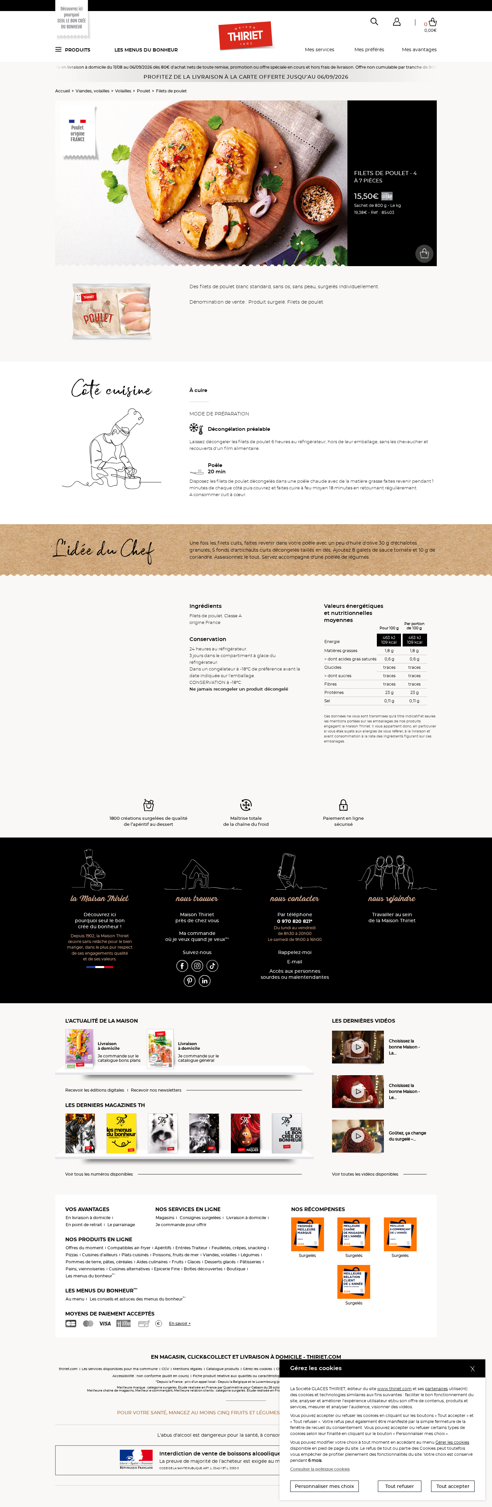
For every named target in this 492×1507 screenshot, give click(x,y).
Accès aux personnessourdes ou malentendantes (295, 974)
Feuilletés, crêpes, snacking (239, 1247)
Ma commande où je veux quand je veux (197, 936)
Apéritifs (163, 1247)
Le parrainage (121, 1224)
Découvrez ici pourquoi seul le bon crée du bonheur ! (100, 921)
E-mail (294, 962)
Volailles (123, 90)
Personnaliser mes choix (324, 1486)
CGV (165, 1369)
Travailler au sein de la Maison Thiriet (392, 918)
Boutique (236, 1268)
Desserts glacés (220, 1261)
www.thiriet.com (394, 1388)
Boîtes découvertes (203, 1268)
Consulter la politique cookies (320, 1469)
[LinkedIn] (205, 981)
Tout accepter (453, 1486)
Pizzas (72, 1254)
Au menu (75, 1298)
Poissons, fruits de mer (176, 1254)
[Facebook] (182, 966)
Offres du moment (84, 1247)
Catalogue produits (222, 1369)
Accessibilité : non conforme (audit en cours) (150, 1376)
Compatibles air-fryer (129, 1247)
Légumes (250, 1254)
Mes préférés (369, 50)
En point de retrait (84, 1224)
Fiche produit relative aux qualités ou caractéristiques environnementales (256, 1376)
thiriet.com (68, 1369)
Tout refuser (399, 1486)
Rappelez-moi (295, 952)
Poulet (143, 90)
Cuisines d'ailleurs (99, 1254)
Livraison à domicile (246, 1217)
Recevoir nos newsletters (156, 1090)
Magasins (165, 1217)
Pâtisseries (250, 1261)
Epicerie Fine (167, 1268)
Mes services (319, 50)
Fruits (177, 1261)
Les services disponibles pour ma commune (120, 1369)
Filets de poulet (171, 90)
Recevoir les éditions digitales (94, 1090)
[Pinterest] (189, 981)
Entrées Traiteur (191, 1247)
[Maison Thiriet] (246, 36)
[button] (396, 23)
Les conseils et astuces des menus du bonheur (138, 1298)
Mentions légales (187, 1369)
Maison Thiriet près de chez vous (197, 918)
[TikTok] (212, 966)
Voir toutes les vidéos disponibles (365, 1174)
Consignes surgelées (200, 1217)
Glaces (193, 1261)
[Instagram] (197, 966)
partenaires (436, 1388)
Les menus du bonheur (146, 50)
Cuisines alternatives (129, 1268)
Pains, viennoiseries (85, 1268)
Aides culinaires (152, 1261)
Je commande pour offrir (181, 1224)
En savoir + (180, 1323)
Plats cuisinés (135, 1254)
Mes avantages (419, 50)
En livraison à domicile (88, 1217)
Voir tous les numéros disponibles (99, 1174)
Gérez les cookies (257, 1369)
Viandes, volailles (92, 90)
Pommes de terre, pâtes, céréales (99, 1261)
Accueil (62, 90)
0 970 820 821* (294, 921)
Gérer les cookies (452, 1442)
